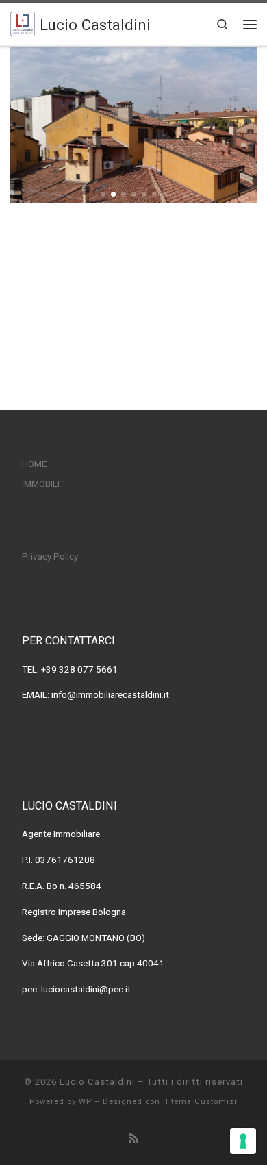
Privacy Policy (50, 556)
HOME (34, 463)
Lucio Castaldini (97, 1082)
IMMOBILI (41, 483)
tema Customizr (204, 1101)
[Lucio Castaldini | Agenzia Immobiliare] (22, 23)
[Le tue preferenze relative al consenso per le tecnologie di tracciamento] (243, 1141)
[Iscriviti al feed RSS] (133, 1138)
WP (85, 1101)
